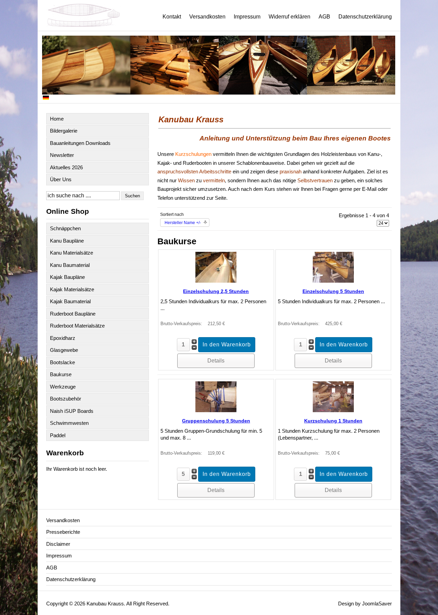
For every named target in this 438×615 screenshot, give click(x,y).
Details (215, 361)
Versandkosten (207, 17)
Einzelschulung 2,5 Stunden (216, 291)
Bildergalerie (63, 131)
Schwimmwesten (69, 423)
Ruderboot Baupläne (72, 314)
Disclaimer (58, 544)
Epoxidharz (62, 338)
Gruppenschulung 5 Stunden (216, 420)
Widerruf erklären (289, 17)
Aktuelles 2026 (66, 167)
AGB (324, 17)
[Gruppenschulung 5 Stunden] (215, 410)
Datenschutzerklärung (365, 17)
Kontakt (172, 17)
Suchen (132, 195)
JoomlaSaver (377, 603)
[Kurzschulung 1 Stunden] (333, 410)
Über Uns (61, 179)
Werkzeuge (63, 387)
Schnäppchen (65, 228)
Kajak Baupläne (67, 277)
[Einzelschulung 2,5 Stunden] (215, 281)
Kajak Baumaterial (70, 301)
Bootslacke (62, 362)
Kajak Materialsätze (72, 289)
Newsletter (62, 155)
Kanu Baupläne (67, 241)
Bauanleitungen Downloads (80, 143)
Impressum (247, 17)
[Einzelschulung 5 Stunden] (333, 281)
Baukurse (61, 374)
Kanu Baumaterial (70, 265)
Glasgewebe (64, 350)
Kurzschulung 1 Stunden (333, 420)
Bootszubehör (65, 399)
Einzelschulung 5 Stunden (333, 291)
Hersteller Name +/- (183, 222)
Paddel (57, 435)
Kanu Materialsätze (71, 253)
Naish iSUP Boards (71, 411)
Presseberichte (63, 532)
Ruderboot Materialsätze (77, 326)
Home (57, 119)
